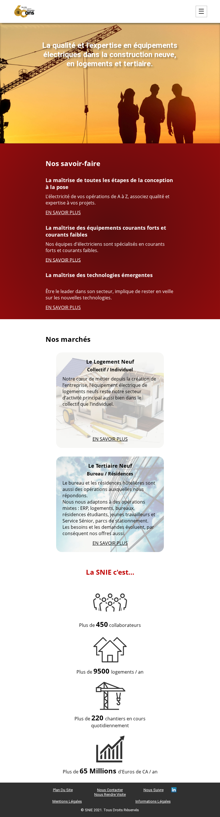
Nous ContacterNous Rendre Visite (110, 792)
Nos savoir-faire (73, 163)
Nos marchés (68, 339)
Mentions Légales (67, 801)
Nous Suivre (154, 790)
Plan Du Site (63, 790)
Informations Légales (153, 801)
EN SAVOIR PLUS (63, 212)
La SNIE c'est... (110, 571)
